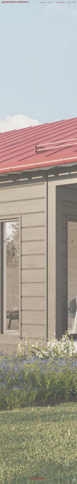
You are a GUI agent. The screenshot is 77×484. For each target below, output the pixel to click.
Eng (74, 2)
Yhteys (69, 2)
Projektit (50, 2)
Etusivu (42, 2)
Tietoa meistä (60, 2)
